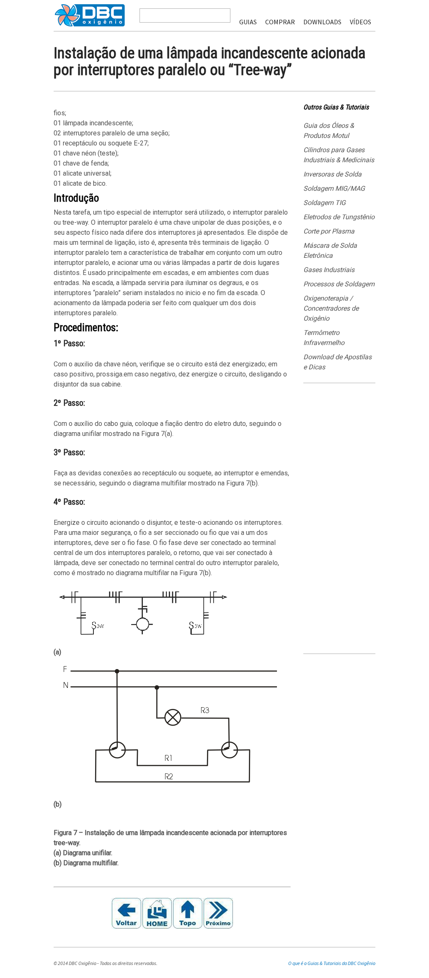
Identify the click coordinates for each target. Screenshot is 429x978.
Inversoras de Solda (332, 174)
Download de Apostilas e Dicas (337, 362)
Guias (248, 22)
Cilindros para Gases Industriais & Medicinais (338, 155)
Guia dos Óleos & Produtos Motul (328, 131)
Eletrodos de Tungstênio (339, 217)
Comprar (280, 22)
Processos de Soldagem (339, 284)
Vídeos (360, 22)
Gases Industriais (328, 270)
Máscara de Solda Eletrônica (330, 250)
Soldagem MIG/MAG (334, 188)
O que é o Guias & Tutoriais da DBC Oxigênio (331, 963)
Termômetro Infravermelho (323, 338)
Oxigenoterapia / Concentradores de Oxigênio (331, 308)
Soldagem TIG (324, 203)
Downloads (322, 22)
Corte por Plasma (328, 231)
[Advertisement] (339, 521)
